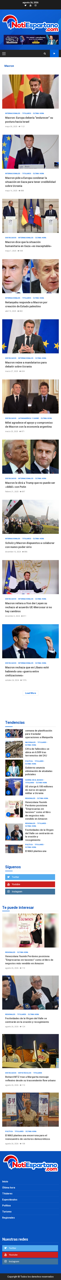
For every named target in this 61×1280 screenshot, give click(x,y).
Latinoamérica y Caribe (28, 418)
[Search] (45, 53)
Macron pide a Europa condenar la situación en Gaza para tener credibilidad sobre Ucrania (30, 152)
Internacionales (13, 113)
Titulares (27, 113)
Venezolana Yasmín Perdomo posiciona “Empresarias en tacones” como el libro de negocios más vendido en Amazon (14, 797)
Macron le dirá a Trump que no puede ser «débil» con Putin (30, 457)
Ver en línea (54, 53)
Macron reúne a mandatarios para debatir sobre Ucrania (30, 336)
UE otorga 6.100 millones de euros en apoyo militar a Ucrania (14, 775)
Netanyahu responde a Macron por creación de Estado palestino (30, 276)
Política (29, 750)
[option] (30, 739)
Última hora (38, 113)
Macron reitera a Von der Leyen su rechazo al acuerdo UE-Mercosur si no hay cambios (30, 577)
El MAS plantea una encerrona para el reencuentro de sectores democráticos (14, 842)
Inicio (5, 1181)
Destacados (11, 238)
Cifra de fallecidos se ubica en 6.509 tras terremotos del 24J (14, 738)
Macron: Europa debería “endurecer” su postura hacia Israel (30, 92)
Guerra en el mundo (34, 769)
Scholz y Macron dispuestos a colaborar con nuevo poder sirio (30, 517)
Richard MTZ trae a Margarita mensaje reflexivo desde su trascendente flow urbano (30, 1051)
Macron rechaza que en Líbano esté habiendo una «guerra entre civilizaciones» (30, 641)
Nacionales (30, 731)
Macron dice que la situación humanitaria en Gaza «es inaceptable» (30, 216)
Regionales (30, 787)
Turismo (7, 1211)
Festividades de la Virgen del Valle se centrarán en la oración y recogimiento (14, 820)
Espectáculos (25, 1073)
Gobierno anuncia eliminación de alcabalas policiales (14, 757)
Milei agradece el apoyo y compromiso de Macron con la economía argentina (30, 396)
